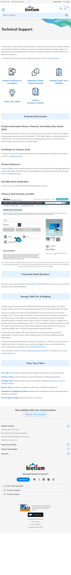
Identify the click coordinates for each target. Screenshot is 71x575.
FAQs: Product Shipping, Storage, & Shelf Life (32, 351)
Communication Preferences (35, 519)
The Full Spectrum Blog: (10, 398)
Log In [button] (68, 2)
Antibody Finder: (7, 381)
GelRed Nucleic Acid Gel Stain (9, 429)
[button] (64, 8)
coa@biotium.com (15, 156)
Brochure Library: (7, 377)
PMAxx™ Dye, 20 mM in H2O (9, 440)
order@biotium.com (39, 347)
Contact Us (23, 479)
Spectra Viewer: (7, 387)
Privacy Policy (35, 522)
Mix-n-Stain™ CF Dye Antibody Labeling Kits (14, 433)
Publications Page (14, 174)
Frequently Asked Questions (35, 274)
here (45, 186)
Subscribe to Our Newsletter (35, 415)
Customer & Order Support (50, 58)
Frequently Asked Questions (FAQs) (29, 284)
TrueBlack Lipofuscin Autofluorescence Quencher (15, 436)
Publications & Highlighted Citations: (14, 391)
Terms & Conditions (35, 524)
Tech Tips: (5, 373)
